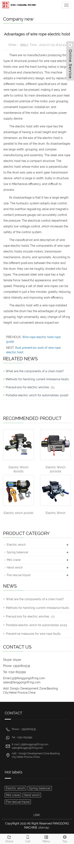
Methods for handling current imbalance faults (37, 379)
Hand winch (15, 567)
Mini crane (14, 560)
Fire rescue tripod (18, 575)
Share (9, 841)
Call (27, 841)
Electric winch (16, 544)
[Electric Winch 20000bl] (55, 444)
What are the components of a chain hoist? (35, 371)
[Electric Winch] (55, 490)
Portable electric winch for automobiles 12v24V (37, 395)
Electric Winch (55, 513)
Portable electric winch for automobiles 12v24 (36, 625)
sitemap (43, 827)
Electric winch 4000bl (18, 513)
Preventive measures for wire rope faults (33, 633)
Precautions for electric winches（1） (31, 387)
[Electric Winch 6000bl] (18, 444)
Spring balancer (17, 552)
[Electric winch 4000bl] (18, 490)
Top (64, 841)
